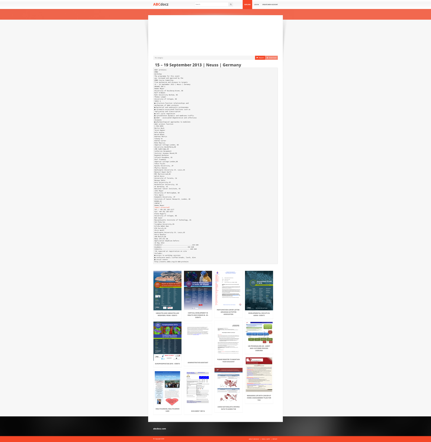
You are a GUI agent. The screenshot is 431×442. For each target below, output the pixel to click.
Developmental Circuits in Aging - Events (259, 314)
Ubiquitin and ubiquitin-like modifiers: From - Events (167, 314)
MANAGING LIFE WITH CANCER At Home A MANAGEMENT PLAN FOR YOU (259, 398)
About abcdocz (254, 439)
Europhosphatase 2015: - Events (167, 364)
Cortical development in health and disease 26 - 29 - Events (198, 315)
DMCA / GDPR (266, 439)
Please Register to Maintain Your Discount (228, 360)
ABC (160, 4)
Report (261, 58)
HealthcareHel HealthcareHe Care (167, 410)
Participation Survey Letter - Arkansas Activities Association (228, 312)
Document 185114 (198, 411)
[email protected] (162, 207)
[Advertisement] (215, 35)
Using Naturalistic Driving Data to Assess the (229, 408)
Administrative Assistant (198, 363)
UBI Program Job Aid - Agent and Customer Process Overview (259, 348)
